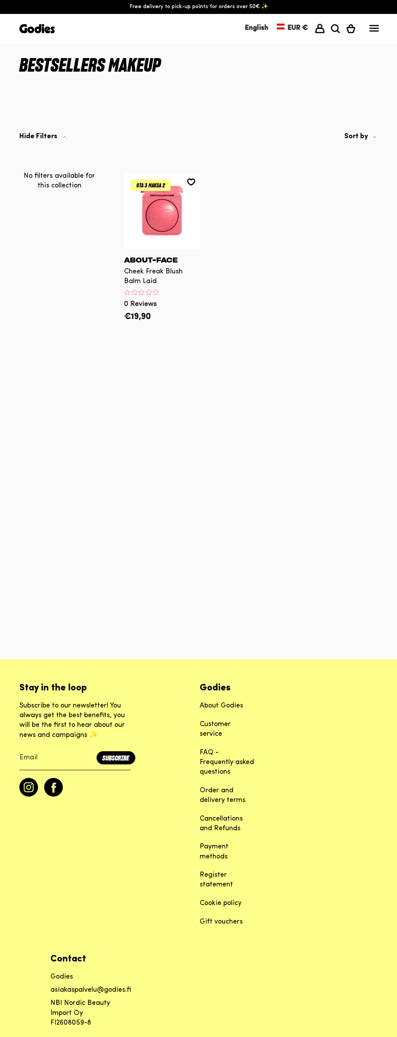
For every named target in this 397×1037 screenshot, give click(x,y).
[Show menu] (374, 30)
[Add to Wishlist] (191, 182)
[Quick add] (162, 243)
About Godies (221, 705)
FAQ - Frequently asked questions (227, 762)
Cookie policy (221, 903)
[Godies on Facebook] (53, 794)
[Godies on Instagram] (28, 794)
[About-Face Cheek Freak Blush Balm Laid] (162, 211)
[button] (335, 29)
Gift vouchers (221, 922)
